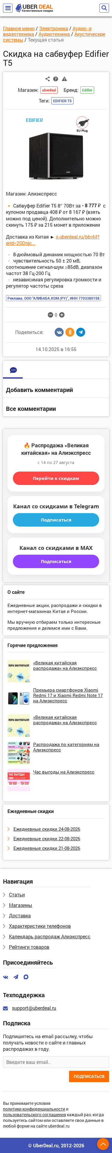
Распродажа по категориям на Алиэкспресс (66, 747)
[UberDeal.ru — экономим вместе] (34, 8)
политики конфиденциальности (34, 1109)
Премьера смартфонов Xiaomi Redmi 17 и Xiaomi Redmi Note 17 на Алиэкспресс (68, 695)
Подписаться (56, 520)
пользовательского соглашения (34, 1114)
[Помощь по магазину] (55, 79)
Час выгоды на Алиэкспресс (63, 771)
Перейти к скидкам (56, 478)
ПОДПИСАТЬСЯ (89, 1076)
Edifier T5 (62, 100)
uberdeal (49, 90)
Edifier (87, 90)
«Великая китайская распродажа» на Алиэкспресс (65, 665)
